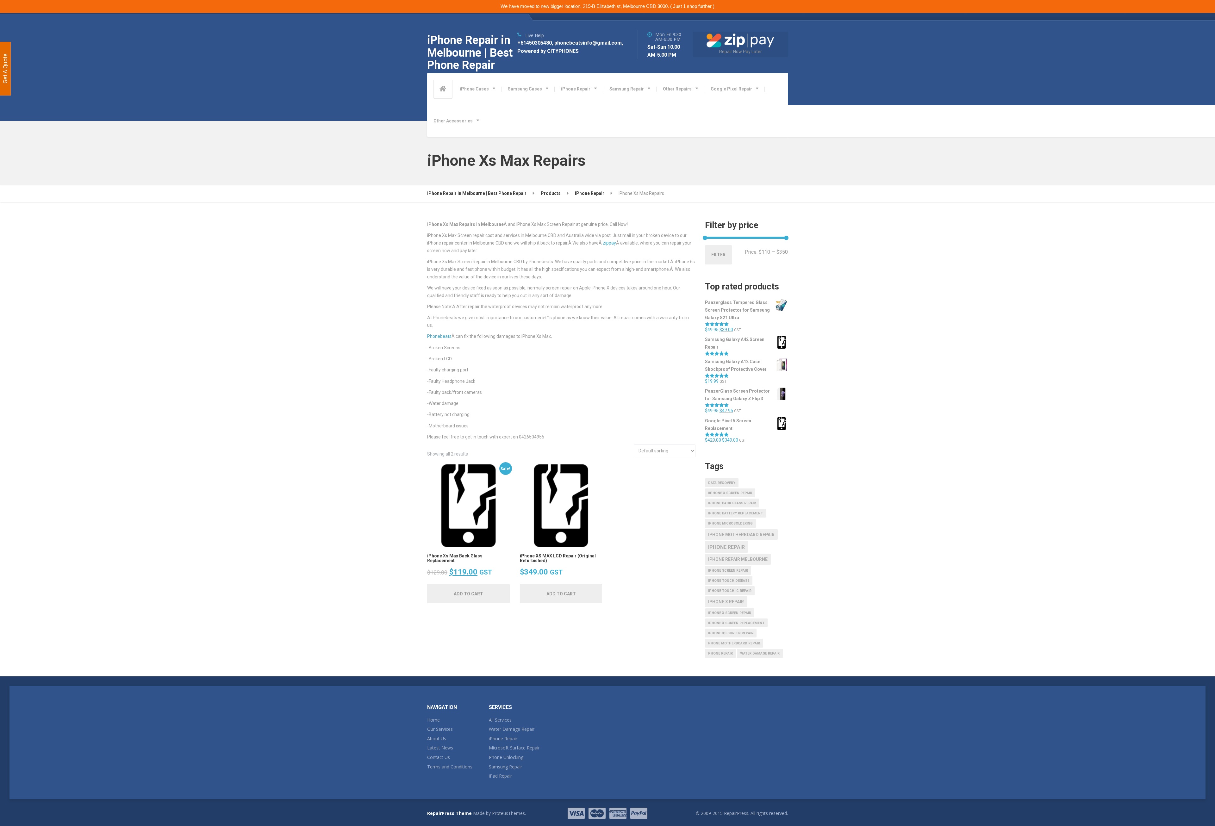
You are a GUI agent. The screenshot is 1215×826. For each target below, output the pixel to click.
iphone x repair (726, 601)
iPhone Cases (474, 88)
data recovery (721, 483)
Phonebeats (439, 336)
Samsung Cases (525, 88)
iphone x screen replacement (736, 623)
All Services (500, 720)
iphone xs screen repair (730, 633)
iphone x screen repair (729, 613)
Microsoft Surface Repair (514, 748)
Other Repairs (677, 88)
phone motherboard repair (734, 643)
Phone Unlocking (506, 757)
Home (433, 720)
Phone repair (720, 653)
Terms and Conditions (449, 767)
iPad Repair (500, 776)
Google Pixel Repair (731, 88)
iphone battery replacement (735, 513)
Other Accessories (453, 120)
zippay (609, 242)
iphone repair (726, 547)
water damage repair (760, 653)
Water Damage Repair (511, 729)
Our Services (440, 729)
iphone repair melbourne (738, 559)
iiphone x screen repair (730, 493)
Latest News (440, 748)
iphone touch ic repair (729, 591)
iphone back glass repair (732, 503)
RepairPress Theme (449, 813)
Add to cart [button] (468, 593)
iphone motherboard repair (741, 534)
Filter (718, 254)
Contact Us (438, 757)
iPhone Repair (575, 88)
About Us (436, 739)
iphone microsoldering (730, 523)
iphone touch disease (728, 581)
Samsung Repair (626, 88)
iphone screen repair (728, 570)
